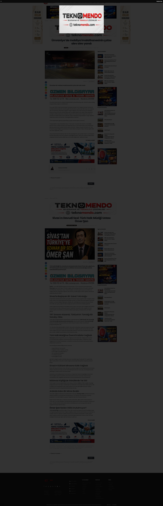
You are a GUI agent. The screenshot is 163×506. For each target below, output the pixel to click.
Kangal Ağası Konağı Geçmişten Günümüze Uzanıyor (109, 125)
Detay (109, 504)
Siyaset (88, 2)
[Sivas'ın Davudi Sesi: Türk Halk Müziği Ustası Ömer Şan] (70, 244)
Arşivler (73, 488)
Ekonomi (82, 2)
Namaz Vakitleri (99, 486)
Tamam (115, 504)
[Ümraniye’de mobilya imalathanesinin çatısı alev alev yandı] (70, 64)
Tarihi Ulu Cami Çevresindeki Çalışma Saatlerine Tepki (109, 142)
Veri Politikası (46, 494)
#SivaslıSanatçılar (71, 448)
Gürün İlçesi (107, 130)
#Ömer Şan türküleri (79, 447)
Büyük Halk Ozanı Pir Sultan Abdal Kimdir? (109, 71)
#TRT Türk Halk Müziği (54, 448)
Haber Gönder (58, 494)
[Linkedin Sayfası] (53, 486)
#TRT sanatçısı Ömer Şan (70, 445)
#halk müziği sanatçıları (69, 447)
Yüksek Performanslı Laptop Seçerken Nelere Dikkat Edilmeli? (110, 56)
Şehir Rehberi (98, 496)
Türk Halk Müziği (54, 321)
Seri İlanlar (98, 495)
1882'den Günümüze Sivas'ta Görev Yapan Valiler (109, 82)
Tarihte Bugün (99, 491)
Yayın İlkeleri (46, 493)
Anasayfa (47, 20)
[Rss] (56, 486)
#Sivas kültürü (63, 448)
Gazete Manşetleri (100, 498)
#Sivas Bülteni (59, 447)
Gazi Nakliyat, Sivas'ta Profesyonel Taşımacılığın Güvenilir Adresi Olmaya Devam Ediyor (110, 113)
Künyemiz (73, 491)
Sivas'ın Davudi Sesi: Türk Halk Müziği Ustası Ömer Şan (110, 61)
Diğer (104, 2)
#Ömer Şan (52, 445)
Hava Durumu (99, 483)
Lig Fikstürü (98, 489)
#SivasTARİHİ (78, 448)
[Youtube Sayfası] (51, 486)
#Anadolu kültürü (88, 447)
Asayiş (100, 2)
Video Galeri (74, 483)
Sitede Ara (111, 483)
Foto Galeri (73, 481)
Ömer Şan (52, 338)
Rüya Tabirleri (111, 488)
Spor (96, 2)
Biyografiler (111, 486)
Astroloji (110, 489)
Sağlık (92, 2)
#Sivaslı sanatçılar (81, 445)
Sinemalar (98, 493)
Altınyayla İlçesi (108, 119)
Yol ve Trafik (98, 484)
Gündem (77, 2)
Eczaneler (98, 488)
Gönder (91, 183)
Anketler (110, 484)
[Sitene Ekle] (60, 486)
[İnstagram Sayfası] (49, 486)
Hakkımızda (46, 491)
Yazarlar (73, 486)
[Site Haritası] (58, 486)
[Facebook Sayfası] (44, 486)
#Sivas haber (53, 447)
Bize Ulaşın (73, 493)
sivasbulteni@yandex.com (64, 170)
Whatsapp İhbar (58, 493)
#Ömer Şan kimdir (60, 445)
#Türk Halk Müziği (89, 445)
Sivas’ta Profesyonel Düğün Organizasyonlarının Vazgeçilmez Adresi (109, 136)
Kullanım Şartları (58, 491)
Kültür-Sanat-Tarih (68, 2)
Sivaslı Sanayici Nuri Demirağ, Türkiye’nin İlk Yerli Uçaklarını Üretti (110, 77)
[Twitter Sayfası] (47, 486)
